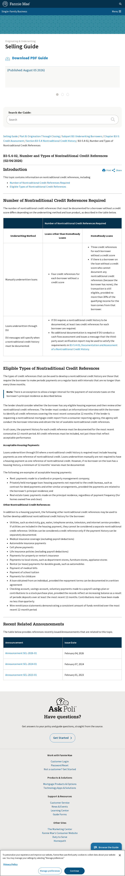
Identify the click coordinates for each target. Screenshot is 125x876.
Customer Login (60, 761)
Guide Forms (60, 814)
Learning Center (60, 810)
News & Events (60, 806)
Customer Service (59, 802)
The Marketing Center (60, 829)
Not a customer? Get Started (60, 769)
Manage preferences (50, 871)
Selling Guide (21, 46)
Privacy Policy (10, 864)
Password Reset (60, 765)
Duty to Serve (59, 836)
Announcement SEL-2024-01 (21, 664)
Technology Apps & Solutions (59, 787)
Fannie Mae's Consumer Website (60, 833)
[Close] (119, 855)
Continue (74, 871)
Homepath (60, 840)
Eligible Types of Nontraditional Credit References (38, 186)
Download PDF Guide (30, 58)
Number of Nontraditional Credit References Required (40, 182)
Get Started (61, 738)
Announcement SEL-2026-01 (21, 653)
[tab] (57, 94)
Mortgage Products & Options (59, 784)
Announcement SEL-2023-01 (21, 674)
